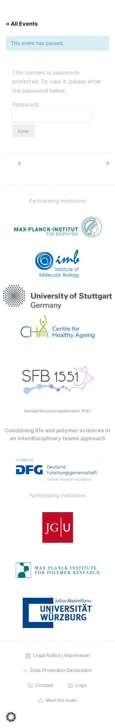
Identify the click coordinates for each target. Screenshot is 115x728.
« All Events (22, 23)
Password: (25, 104)
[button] (11, 717)
